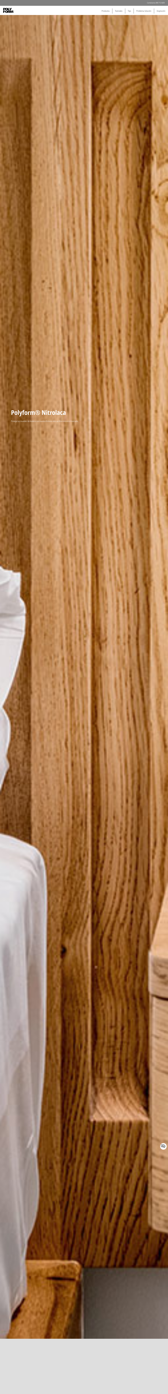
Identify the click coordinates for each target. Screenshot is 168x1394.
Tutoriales (118, 10)
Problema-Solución (143, 10)
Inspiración (161, 10)
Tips (129, 10)
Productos (106, 10)
